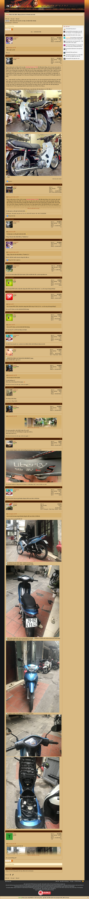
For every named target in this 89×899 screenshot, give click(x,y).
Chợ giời (62, 8)
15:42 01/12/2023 (10, 55)
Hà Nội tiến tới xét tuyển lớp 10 (74, 49)
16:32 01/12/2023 (10, 219)
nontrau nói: (10, 324)
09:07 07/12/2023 (10, 403)
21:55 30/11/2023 (10, 35)
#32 (60, 362)
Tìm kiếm (7, 11)
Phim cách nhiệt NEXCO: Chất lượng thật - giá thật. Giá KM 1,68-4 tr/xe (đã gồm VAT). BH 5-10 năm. (45, 897)
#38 (60, 831)
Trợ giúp (71, 881)
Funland (55, 8)
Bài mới (34, 8)
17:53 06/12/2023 (10, 387)
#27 (60, 277)
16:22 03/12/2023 (10, 312)
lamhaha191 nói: (11, 375)
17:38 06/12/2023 (10, 362)
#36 (60, 487)
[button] (37, 9)
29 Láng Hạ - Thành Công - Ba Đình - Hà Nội (52, 509)
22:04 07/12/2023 (10, 438)
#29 (60, 312)
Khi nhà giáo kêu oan (72, 58)
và (14, 260)
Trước (7, 29)
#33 (60, 387)
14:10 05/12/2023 (10, 347)
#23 (60, 184)
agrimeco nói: (11, 231)
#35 (60, 438)
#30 (60, 332)
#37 (60, 501)
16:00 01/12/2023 (10, 184)
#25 (60, 239)
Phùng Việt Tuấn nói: (12, 197)
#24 (60, 219)
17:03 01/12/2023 (10, 239)
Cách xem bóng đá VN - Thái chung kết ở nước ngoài (74, 42)
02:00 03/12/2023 (10, 277)
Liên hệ (57, 881)
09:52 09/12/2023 (10, 487)
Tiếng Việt (8, 881)
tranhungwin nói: (11, 513)
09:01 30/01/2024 (10, 831)
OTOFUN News (77, 881)
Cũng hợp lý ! (71, 28)
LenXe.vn (21, 8)
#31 (60, 347)
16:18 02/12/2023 (10, 263)
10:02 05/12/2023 (10, 332)
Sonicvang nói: (11, 843)
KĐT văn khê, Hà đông (56, 192)
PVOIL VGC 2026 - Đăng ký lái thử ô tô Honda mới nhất (22, 14)
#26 (60, 263)
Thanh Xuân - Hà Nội (57, 354)
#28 (60, 291)
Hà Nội (60, 285)
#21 (60, 35)
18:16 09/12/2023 (10, 501)
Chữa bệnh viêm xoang (73, 35)
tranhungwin (9, 22)
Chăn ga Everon (71, 52)
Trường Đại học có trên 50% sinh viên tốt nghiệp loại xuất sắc (74, 55)
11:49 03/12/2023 (10, 291)
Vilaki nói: (10, 304)
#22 (60, 55)
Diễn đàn (41, 8)
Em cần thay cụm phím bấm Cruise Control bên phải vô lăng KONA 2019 (74, 38)
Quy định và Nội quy (64, 881)
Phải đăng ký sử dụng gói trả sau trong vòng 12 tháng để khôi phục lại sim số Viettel (74, 45)
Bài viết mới (67, 26)
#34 (60, 403)
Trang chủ (28, 8)
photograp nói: (11, 47)
